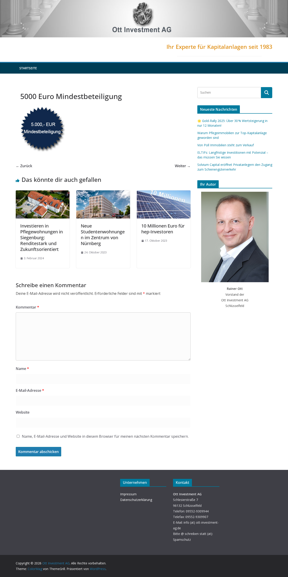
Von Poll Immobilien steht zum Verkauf (225, 145)
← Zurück (24, 165)
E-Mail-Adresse (30, 390)
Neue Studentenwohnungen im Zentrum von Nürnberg (103, 234)
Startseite (28, 68)
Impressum (128, 494)
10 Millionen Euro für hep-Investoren (162, 229)
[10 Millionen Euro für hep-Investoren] (164, 193)
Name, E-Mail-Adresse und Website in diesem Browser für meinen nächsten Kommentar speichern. (105, 436)
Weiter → (183, 165)
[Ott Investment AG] (144, 3)
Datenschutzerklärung (136, 500)
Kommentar (27, 307)
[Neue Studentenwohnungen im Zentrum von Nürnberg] (103, 193)
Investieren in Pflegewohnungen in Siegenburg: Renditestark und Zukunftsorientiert (41, 237)
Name (22, 368)
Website (22, 412)
